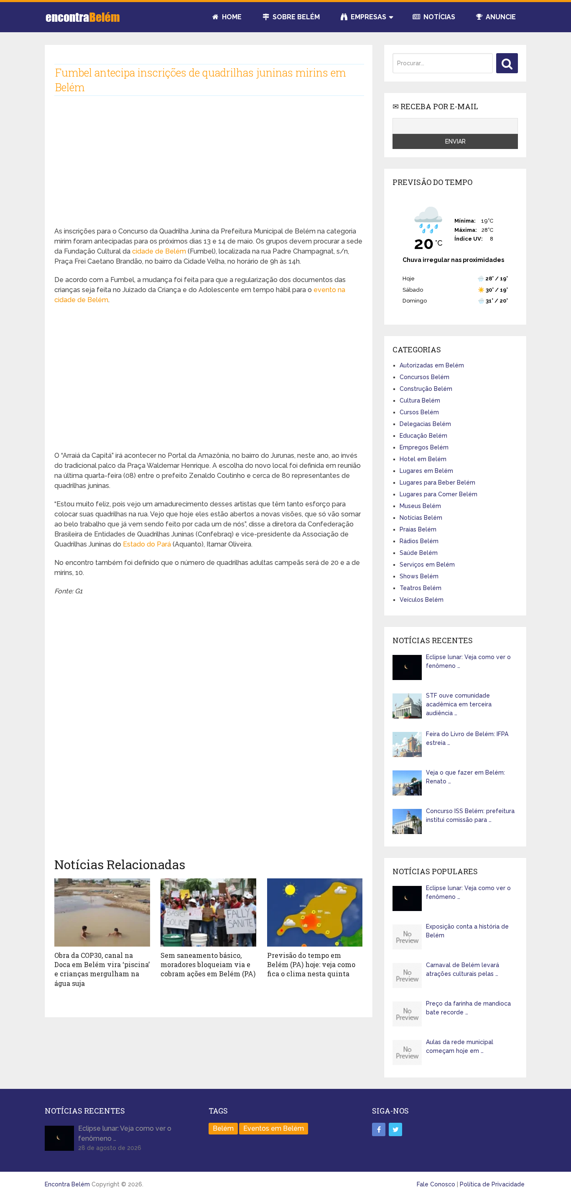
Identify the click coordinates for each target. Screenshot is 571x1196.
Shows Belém (419, 576)
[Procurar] (507, 63)
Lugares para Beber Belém (437, 482)
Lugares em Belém (426, 470)
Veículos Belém (422, 599)
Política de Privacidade (492, 1184)
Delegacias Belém (425, 424)
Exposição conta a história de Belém (467, 931)
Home (231, 17)
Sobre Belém (295, 17)
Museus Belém (420, 506)
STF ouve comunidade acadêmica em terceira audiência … (459, 704)
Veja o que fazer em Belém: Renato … (465, 777)
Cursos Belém (419, 412)
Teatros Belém (420, 588)
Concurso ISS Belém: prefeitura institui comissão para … (470, 815)
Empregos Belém (424, 447)
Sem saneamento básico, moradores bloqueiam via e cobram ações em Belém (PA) (208, 964)
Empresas (367, 17)
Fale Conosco (436, 1184)
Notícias (438, 17)
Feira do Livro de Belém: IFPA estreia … (467, 738)
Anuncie (500, 17)
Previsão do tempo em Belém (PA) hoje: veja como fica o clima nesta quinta (311, 964)
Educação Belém (423, 435)
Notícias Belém (421, 517)
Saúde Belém (419, 552)
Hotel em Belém (423, 459)
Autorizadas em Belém (432, 365)
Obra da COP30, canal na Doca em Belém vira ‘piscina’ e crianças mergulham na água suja (102, 969)
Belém (223, 1128)
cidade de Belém (159, 251)
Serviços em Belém (427, 564)
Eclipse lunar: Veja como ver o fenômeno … (468, 661)
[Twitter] (395, 1129)
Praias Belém (418, 529)
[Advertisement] (208, 167)
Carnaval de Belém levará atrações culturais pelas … (462, 969)
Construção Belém (426, 388)
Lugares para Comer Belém (438, 494)
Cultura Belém (420, 400)
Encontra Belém (67, 1184)
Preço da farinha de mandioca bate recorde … (468, 1008)
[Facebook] (378, 1129)
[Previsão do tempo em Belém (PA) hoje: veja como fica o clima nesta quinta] (315, 912)
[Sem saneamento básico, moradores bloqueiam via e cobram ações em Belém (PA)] (208, 912)
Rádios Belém (419, 541)
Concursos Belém (424, 377)
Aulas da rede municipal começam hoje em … (459, 1046)
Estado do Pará (147, 544)
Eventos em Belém (273, 1128)
